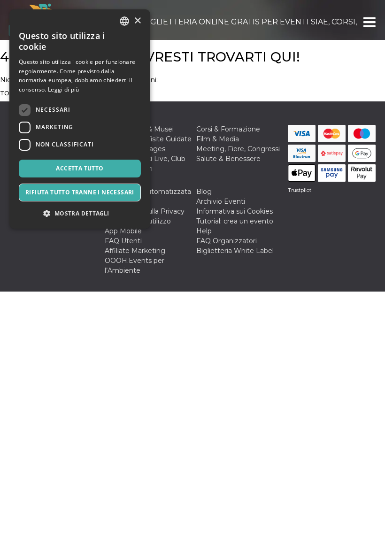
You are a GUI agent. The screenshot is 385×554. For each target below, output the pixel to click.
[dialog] (79, 119)
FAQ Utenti (123, 241)
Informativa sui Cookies (234, 211)
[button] (368, 22)
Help (204, 231)
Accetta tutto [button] (79, 168)
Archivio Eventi (220, 201)
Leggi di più (63, 89)
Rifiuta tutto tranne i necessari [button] (79, 192)
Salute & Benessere (228, 158)
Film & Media (217, 139)
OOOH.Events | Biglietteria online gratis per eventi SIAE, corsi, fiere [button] (218, 21)
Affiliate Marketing (135, 250)
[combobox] (124, 21)
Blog (204, 191)
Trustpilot (299, 190)
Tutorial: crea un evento (234, 221)
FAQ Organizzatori (226, 241)
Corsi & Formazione (228, 129)
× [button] (137, 20)
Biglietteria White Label (235, 250)
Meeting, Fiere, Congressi (238, 149)
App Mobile (123, 231)
